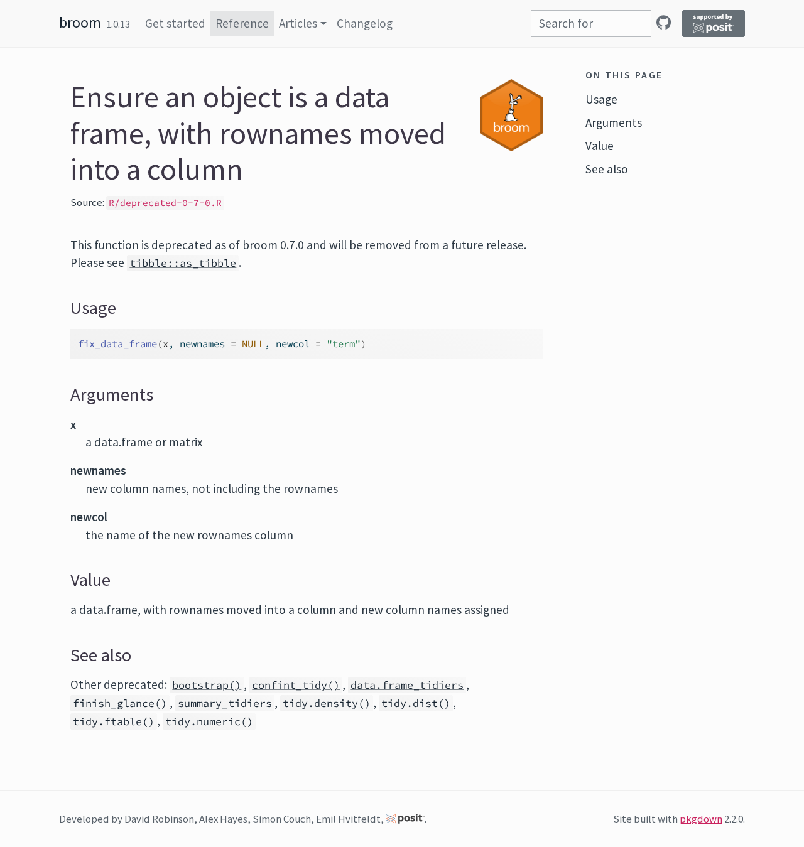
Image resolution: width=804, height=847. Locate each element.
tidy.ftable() (114, 721)
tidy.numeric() (209, 721)
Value (599, 145)
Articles (298, 23)
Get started (175, 23)
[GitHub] (663, 22)
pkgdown (701, 819)
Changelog (365, 23)
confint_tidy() (296, 685)
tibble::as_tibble (182, 263)
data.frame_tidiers (407, 685)
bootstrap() (206, 685)
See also (606, 168)
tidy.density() (327, 703)
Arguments (613, 122)
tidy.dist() (415, 703)
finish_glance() (120, 703)
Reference (242, 23)
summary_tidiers (225, 703)
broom (80, 22)
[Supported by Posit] (713, 23)
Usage (601, 99)
